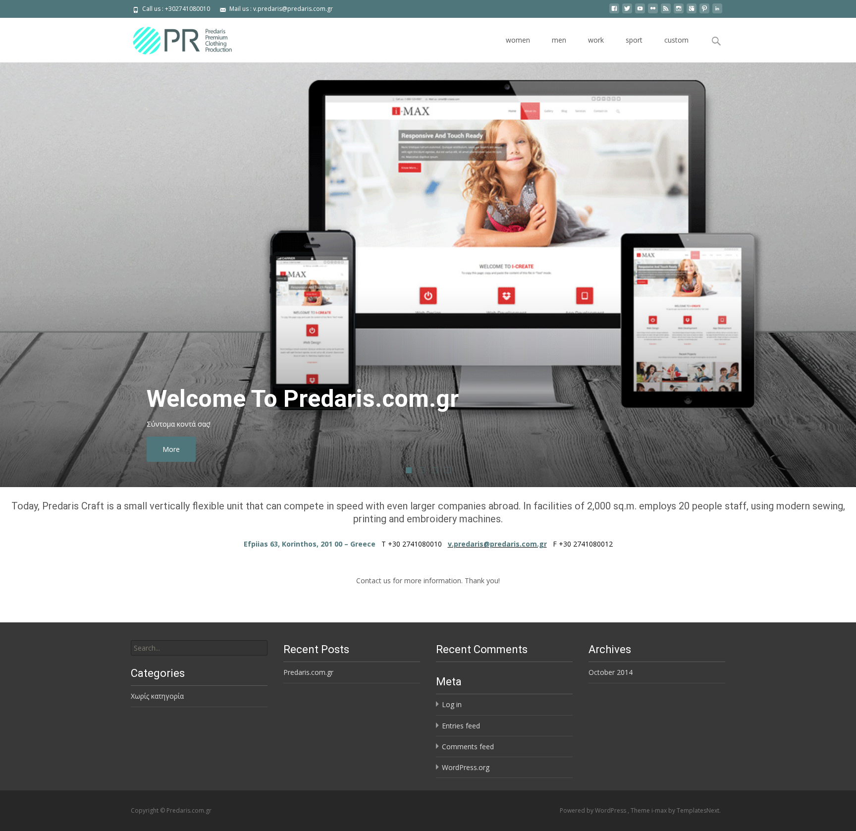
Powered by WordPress (594, 810)
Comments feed (468, 746)
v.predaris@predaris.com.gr (497, 544)
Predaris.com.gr (308, 672)
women (518, 40)
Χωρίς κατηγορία (157, 696)
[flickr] (653, 12)
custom (676, 40)
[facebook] (614, 12)
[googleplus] (691, 12)
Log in (452, 704)
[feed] (666, 12)
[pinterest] (704, 12)
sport (634, 40)
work (596, 40)
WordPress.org (465, 767)
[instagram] (679, 12)
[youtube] (640, 12)
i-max (659, 810)
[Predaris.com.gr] (173, 37)
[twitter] (627, 12)
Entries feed (461, 725)
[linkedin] (717, 12)
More (219, 449)
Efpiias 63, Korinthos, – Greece (309, 544)
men (559, 40)
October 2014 (610, 672)
